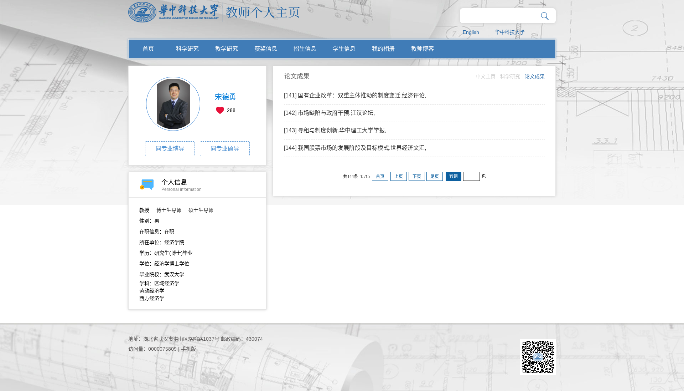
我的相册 (383, 49)
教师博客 (422, 49)
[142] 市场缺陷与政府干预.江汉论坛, (329, 113)
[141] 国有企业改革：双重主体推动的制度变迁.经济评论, (355, 95)
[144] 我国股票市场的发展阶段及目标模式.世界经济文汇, (355, 148)
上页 (398, 176)
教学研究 (226, 49)
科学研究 (187, 49)
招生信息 (305, 49)
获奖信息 (265, 49)
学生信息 (344, 49)
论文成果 (535, 76)
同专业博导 (170, 149)
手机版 (188, 349)
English (471, 32)
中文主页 (486, 76)
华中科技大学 (510, 32)
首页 (148, 49)
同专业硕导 (225, 149)
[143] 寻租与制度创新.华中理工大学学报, (335, 130)
